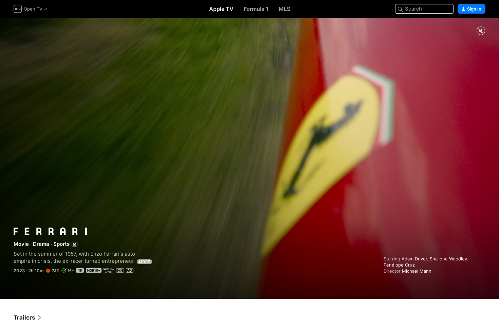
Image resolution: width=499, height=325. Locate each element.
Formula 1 (256, 8)
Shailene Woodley (448, 258)
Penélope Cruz (399, 265)
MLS (284, 8)
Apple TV (221, 8)
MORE (144, 261)
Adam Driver (414, 258)
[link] (28, 317)
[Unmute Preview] (480, 31)
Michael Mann (416, 271)
